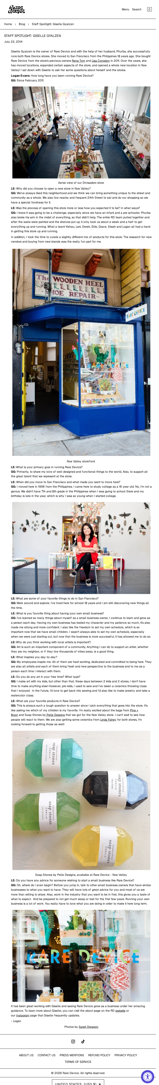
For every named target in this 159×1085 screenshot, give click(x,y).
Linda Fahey (108, 719)
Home (8, 24)
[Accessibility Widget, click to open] (147, 1076)
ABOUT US (26, 1055)
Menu (125, 9)
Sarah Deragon (88, 1027)
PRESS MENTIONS (72, 1055)
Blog (22, 24)
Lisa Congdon (101, 61)
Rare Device (71, 1073)
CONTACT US (46, 1055)
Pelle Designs (55, 715)
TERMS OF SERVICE (78, 1062)
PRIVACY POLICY (125, 1055)
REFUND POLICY (99, 1055)
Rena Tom (78, 61)
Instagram (22, 1015)
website (120, 1011)
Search (136, 9)
